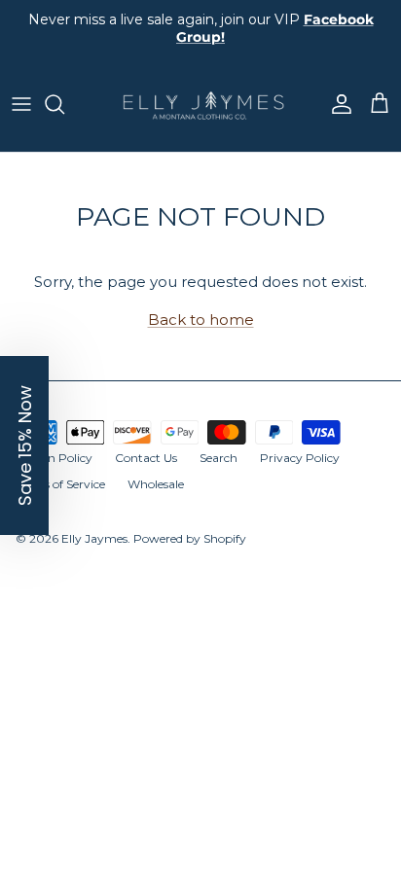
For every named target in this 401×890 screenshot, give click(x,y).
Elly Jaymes (94, 538)
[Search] (64, 104)
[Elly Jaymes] (200, 104)
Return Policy (54, 457)
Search (218, 457)
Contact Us (146, 457)
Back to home (201, 319)
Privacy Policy (300, 457)
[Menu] (21, 104)
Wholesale (156, 484)
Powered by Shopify (189, 538)
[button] (24, 445)
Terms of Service (60, 484)
